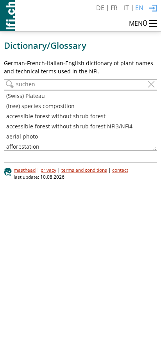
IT (126, 8)
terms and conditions (84, 170)
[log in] (153, 8)
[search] (10, 84)
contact (120, 170)
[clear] (151, 84)
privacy (48, 170)
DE (100, 8)
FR (114, 8)
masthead (25, 170)
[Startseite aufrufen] (7, 15)
